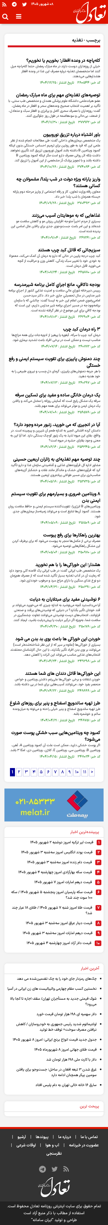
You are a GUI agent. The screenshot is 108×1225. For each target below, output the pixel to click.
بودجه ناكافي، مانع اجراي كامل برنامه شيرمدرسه (57, 284)
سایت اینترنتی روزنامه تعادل (52, 1206)
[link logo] (87, 12)
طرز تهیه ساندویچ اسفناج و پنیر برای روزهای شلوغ (55, 703)
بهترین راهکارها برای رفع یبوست (71, 535)
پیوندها (42, 1137)
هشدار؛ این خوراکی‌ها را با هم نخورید (67, 565)
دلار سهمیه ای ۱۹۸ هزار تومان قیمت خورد (67, 1014)
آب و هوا (52, 1145)
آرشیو (21, 1137)
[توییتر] (24, 4)
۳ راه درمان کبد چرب (81, 329)
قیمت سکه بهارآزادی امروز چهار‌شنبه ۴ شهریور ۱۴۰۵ (55, 872)
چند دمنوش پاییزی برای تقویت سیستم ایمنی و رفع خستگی (54, 362)
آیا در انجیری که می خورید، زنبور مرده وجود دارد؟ (57, 425)
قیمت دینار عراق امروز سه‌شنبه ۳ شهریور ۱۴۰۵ (59, 923)
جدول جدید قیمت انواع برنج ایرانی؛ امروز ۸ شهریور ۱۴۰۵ (55, 1040)
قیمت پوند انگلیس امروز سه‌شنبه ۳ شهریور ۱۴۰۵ (56, 852)
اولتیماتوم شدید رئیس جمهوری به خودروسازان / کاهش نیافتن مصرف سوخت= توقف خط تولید (56, 1027)
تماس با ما (89, 1137)
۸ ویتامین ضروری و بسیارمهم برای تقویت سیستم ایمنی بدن (55, 497)
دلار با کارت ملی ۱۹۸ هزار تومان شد (71, 1060)
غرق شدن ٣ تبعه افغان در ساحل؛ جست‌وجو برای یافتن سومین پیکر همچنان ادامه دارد (56, 1072)
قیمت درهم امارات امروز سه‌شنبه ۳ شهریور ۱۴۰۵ (57, 933)
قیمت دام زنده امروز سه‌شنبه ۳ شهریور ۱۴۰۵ (59, 862)
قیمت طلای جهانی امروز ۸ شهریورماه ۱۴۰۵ (65, 1050)
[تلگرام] (14, 4)
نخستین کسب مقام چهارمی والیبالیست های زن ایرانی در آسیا (52, 989)
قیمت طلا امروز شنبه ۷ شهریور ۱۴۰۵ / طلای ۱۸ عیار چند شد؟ (52, 910)
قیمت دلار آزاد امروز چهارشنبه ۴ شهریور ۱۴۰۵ (59, 943)
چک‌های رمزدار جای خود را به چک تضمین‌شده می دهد (57, 979)
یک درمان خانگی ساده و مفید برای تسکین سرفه (57, 395)
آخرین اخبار (90, 968)
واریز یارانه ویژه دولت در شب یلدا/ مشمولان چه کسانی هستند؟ (58, 182)
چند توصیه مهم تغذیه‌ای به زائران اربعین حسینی (56, 459)
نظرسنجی (54, 1154)
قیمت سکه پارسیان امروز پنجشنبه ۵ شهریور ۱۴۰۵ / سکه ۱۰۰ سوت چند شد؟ (51, 895)
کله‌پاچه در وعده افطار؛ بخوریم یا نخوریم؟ (63, 60)
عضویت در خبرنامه (84, 1145)
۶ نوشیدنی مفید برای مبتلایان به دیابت (65, 599)
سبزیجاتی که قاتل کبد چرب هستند (69, 250)
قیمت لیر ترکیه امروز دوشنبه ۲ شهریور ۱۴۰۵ (61, 842)
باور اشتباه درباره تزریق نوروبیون (71, 134)
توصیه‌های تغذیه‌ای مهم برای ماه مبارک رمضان (58, 95)
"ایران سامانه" (42, 1220)
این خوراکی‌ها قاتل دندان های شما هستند (62, 673)
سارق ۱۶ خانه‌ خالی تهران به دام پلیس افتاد (66, 1085)
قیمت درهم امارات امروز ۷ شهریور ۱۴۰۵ (63, 882)
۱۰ (77, 772)
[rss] (4, 4)
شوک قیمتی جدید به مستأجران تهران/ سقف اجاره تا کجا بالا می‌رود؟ (53, 1001)
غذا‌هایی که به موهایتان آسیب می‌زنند (66, 215)
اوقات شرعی (26, 1145)
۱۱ (84, 772)
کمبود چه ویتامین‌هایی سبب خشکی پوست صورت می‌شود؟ (55, 736)
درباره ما (64, 1137)
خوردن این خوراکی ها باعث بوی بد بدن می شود (58, 639)
